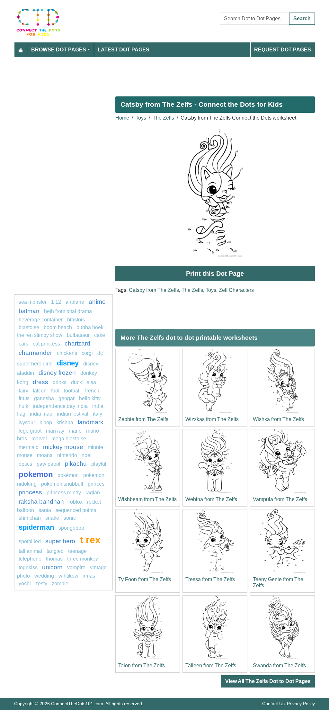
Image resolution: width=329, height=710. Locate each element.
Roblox (75, 502)
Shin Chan (30, 518)
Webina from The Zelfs (211, 499)
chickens (67, 353)
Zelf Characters (236, 290)
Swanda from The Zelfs (279, 665)
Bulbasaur (78, 335)
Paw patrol (48, 464)
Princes (96, 484)
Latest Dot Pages (123, 49)
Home (122, 118)
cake (99, 335)
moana (45, 455)
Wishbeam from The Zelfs (147, 499)
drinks (60, 382)
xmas (89, 576)
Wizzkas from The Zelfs (212, 419)
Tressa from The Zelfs (210, 579)
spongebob (71, 528)
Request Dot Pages (282, 49)
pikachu (76, 463)
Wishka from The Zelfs (278, 419)
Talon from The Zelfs (141, 665)
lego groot (30, 431)
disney (68, 363)
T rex (90, 539)
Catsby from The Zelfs (154, 290)
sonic (70, 518)
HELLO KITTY (90, 398)
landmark (90, 422)
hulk (23, 406)
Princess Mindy (64, 492)
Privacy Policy (301, 703)
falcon (40, 390)
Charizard (77, 343)
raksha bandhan (41, 501)
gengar (66, 398)
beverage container (41, 319)
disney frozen (57, 372)
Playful (98, 464)
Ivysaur (27, 422)
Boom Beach (58, 327)
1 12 (56, 302)
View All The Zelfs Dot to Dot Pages (268, 681)
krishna (65, 422)
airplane (75, 302)
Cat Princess (46, 343)
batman (29, 311)
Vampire (76, 567)
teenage (77, 551)
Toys (141, 118)
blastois (76, 319)
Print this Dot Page (215, 273)
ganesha (44, 398)
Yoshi (25, 583)
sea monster (33, 302)
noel (87, 455)
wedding (44, 576)
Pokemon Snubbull (62, 484)
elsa (91, 382)
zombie (60, 583)
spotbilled (30, 541)
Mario (75, 431)
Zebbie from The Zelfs (143, 419)
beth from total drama (68, 311)
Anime (97, 301)
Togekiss (28, 567)
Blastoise (29, 327)
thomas (54, 559)
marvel (39, 438)
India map (41, 414)
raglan (92, 492)
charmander (36, 352)
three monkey (82, 559)
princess (30, 492)
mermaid (29, 447)
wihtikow (68, 576)
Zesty (41, 583)
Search (302, 18)
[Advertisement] (164, 74)
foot (55, 390)
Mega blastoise (68, 438)
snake (52, 518)
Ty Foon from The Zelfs (144, 579)
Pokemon (36, 474)
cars (23, 343)
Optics (25, 464)
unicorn (52, 567)
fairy (23, 390)
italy (97, 414)
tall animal (30, 551)
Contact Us (273, 703)
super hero (61, 541)
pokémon (68, 475)
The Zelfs (163, 118)
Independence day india (60, 406)
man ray (55, 431)
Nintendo (67, 455)
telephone (30, 559)
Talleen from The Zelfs (210, 665)
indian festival (72, 414)
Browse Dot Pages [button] (58, 49)
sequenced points (76, 510)
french (92, 390)
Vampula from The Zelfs (280, 499)
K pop (46, 422)
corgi (87, 353)
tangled (55, 551)
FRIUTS (24, 398)
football (72, 390)
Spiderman (36, 527)
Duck (76, 382)
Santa (45, 510)
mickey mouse (63, 447)
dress (40, 382)
